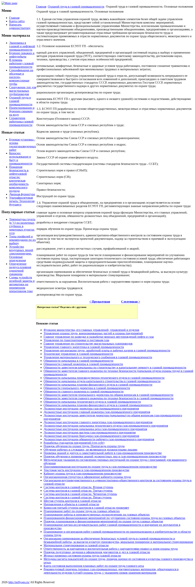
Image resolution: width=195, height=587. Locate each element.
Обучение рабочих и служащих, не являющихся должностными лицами (90, 449)
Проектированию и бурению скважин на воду (21, 111)
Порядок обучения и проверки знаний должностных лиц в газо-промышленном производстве (105, 456)
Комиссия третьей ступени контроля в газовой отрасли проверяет (86, 507)
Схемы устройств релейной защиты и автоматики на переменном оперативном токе (22, 284)
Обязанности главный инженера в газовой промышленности (83, 364)
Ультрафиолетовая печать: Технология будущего (21, 201)
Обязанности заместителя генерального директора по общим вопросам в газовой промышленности (108, 394)
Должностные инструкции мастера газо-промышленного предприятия (90, 432)
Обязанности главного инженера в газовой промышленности (84, 391)
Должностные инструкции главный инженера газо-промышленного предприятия (97, 412)
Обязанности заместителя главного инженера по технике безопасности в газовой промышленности (108, 398)
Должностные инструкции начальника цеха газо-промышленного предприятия (95, 429)
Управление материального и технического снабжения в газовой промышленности (98, 357)
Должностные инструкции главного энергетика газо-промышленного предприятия (98, 422)
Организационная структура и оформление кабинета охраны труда (87, 477)
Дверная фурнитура (22, 194)
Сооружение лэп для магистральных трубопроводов (22, 91)
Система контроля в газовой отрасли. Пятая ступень (78, 497)
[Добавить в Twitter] (42, 313)
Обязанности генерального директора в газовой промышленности (87, 388)
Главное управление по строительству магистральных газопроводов (88, 343)
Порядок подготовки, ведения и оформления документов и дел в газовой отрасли (97, 552)
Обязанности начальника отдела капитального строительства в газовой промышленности (102, 381)
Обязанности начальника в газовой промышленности (78, 360)
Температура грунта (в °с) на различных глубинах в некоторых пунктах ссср (22, 226)
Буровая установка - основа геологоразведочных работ (22, 144)
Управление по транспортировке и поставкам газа (76, 340)
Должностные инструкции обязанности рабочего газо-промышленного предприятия (99, 439)
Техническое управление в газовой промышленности (78, 353)
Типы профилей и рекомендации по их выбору (22, 240)
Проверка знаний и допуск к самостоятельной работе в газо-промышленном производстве (103, 453)
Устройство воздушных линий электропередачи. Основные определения (21, 253)
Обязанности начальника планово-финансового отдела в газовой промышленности (98, 384)
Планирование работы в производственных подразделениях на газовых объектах (97, 514)
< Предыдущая (99, 301)
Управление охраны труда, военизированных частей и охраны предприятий (93, 333)
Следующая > (130, 301)
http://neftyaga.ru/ (19, 582)
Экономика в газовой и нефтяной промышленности (22, 46)
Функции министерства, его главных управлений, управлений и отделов (91, 329)
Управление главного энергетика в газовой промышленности (84, 347)
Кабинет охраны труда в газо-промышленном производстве (82, 473)
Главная (41, 6)
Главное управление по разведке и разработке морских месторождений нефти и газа (99, 336)
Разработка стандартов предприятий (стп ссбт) (74, 442)
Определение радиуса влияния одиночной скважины (20, 269)
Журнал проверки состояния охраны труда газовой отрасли (82, 555)
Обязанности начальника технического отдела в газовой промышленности (92, 401)
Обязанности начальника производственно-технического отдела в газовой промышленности (104, 377)
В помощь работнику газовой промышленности (21, 63)
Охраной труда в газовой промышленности (76, 6)
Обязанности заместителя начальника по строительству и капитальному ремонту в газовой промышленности (115, 367)
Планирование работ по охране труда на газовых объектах (82, 511)
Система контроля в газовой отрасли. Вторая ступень (78, 487)
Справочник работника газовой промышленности (21, 121)
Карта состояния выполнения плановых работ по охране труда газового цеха (94, 565)
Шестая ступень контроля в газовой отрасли (72, 500)
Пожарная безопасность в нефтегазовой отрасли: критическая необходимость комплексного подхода (19, 178)
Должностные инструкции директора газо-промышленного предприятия (91, 408)
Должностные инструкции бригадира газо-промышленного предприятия (91, 435)
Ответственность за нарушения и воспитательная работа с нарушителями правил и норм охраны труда (111, 548)
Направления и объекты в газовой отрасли (71, 504)
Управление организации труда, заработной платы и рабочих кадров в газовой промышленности (107, 350)
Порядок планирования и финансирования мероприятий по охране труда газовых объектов (103, 521)
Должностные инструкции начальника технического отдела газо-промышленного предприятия (106, 425)
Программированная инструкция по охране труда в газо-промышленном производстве (100, 466)
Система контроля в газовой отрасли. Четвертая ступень (80, 494)
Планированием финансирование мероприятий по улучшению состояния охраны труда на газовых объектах (114, 518)
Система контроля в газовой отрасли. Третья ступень (78, 490)
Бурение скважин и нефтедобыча (21, 54)
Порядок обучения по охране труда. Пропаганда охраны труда (84, 446)
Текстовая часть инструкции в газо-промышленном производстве (86, 470)
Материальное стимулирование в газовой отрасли (76, 545)
